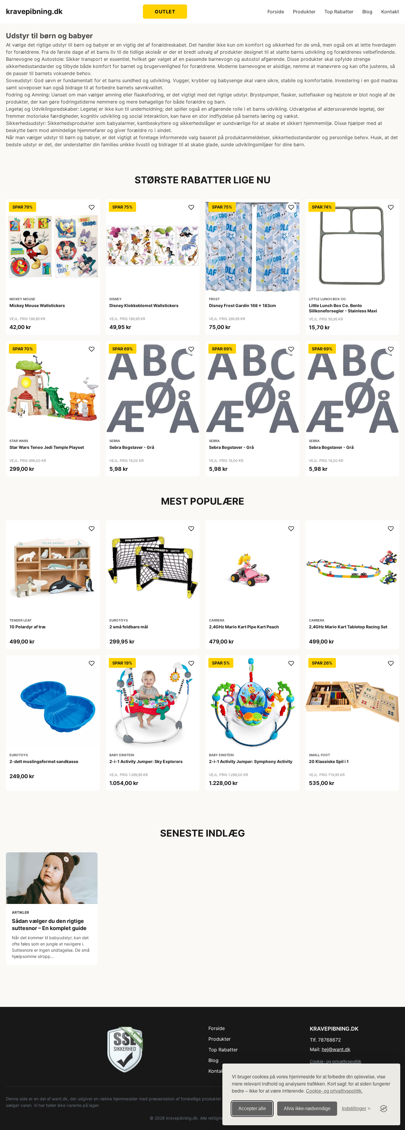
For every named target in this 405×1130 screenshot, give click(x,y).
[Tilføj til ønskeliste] (91, 207)
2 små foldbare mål (128, 626)
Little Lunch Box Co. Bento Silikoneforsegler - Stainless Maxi (343, 308)
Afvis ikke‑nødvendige (307, 1108)
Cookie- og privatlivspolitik (335, 1061)
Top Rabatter (338, 12)
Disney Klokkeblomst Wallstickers (143, 305)
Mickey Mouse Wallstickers (37, 305)
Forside (275, 12)
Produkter (304, 12)
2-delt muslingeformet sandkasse (43, 761)
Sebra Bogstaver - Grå (131, 447)
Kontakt (390, 12)
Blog (367, 12)
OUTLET (165, 12)
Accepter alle (252, 1108)
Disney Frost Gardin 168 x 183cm (242, 305)
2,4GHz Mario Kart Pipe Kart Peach (244, 626)
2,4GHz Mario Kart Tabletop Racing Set (348, 626)
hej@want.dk (336, 1049)
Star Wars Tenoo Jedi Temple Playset (46, 447)
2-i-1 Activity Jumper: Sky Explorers (146, 761)
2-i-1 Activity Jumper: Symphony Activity (250, 761)
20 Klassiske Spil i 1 (329, 761)
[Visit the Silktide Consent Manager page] (384, 1109)
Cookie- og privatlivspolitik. (334, 1090)
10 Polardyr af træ (27, 626)
